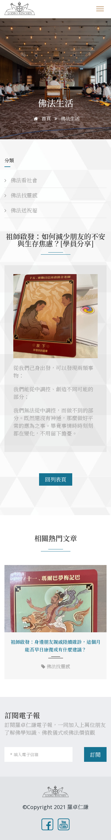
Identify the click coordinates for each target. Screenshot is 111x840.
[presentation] (10, 622)
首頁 (45, 118)
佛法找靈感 (23, 195)
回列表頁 (55, 479)
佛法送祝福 (23, 210)
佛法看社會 (23, 180)
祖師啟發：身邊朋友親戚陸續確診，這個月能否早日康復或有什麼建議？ (56, 646)
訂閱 (95, 754)
